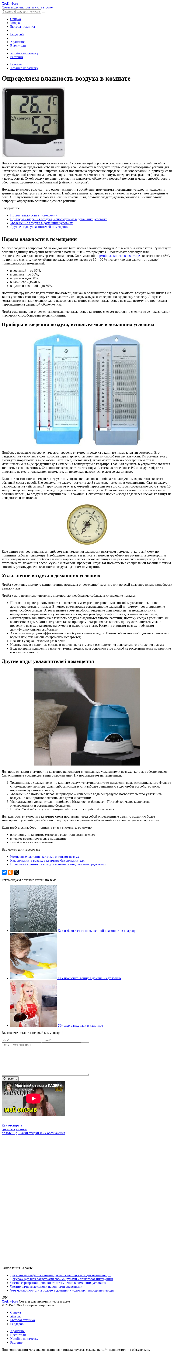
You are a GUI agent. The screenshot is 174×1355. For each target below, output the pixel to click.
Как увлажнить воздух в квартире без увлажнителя (47, 860)
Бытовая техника (22, 26)
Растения (16, 57)
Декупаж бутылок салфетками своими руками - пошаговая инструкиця (61, 1279)
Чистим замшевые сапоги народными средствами (46, 1286)
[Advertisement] (33, 1198)
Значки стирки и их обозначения (41, 1133)
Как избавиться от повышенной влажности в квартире (97, 930)
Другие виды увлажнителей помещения (39, 227)
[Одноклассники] (10, 872)
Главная (16, 64)
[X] (16, 872)
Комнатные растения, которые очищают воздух (44, 856)
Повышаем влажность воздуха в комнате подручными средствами (58, 864)
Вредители (18, 45)
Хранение (17, 42)
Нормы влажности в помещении (34, 215)
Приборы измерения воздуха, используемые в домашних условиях (58, 219)
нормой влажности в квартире (118, 256)
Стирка (15, 19)
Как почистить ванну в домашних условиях (89, 978)
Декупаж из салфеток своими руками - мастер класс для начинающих (60, 1275)
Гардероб (17, 34)
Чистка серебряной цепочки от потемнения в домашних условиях (58, 1283)
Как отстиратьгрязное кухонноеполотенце (14, 1129)
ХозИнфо (10, 1301)
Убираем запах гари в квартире (80, 1025)
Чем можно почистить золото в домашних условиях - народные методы (62, 1290)
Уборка (15, 23)
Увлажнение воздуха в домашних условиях (41, 223)
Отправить (10, 1078)
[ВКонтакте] (4, 872)
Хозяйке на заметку (24, 53)
